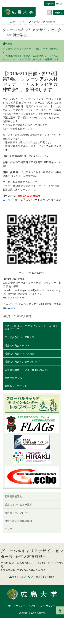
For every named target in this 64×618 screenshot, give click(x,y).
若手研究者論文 (13, 496)
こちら (7, 199)
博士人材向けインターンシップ (22, 361)
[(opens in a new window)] (32, 457)
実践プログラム (13, 378)
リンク (8, 528)
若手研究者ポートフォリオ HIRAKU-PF (27, 369)
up (60, 611)
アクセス (36, 22)
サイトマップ (19, 22)
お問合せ (50, 22)
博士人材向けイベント (17, 345)
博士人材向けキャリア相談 (19, 353)
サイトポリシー (17, 605)
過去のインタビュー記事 (18, 504)
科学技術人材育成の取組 (18, 520)
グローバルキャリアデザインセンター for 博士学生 (32, 49)
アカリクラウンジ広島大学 (19, 337)
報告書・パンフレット (17, 512)
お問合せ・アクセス (16, 386)
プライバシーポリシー (43, 605)
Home (9, 44)
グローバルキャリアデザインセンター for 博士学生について (31, 328)
